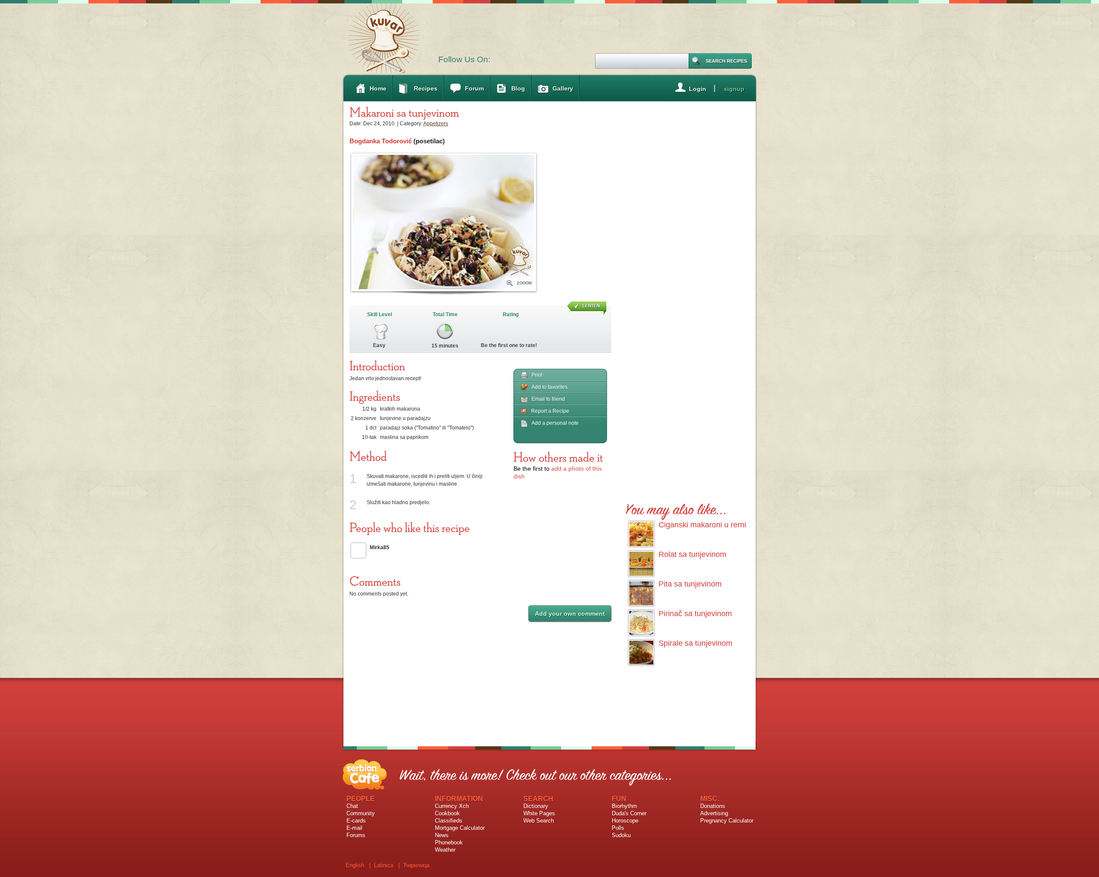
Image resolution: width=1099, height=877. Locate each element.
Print (536, 375)
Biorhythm (624, 806)
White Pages (539, 813)
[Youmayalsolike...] (676, 508)
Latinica (383, 865)
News (442, 835)
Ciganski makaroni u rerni (702, 524)
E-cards (356, 820)
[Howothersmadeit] (558, 457)
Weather (445, 850)
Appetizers (435, 124)
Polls (618, 828)
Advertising (714, 813)
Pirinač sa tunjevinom (695, 613)
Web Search (538, 820)
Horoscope (625, 820)
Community (360, 813)
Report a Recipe (550, 411)
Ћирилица (416, 865)
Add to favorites (549, 387)
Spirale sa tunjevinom (695, 643)
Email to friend (548, 399)
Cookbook (447, 813)
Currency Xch (452, 806)
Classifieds (448, 820)
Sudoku (621, 835)
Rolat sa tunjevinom (692, 554)
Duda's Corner (629, 813)
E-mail (354, 828)
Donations (712, 806)
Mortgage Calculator (460, 828)
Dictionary (535, 806)
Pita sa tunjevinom (690, 584)
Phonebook (449, 842)
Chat (352, 806)
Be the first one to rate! (509, 345)
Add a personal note (555, 423)
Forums (355, 835)
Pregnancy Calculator (726, 820)
